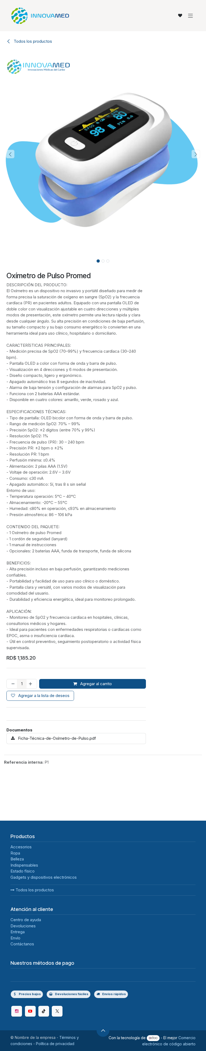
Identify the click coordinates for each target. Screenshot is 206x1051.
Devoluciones (23, 979)
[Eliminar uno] (12, 684)
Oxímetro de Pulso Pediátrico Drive (30, 843)
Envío (15, 991)
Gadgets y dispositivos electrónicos (43, 931)
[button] (10, 154)
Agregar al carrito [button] (95, 683)
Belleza (17, 912)
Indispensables (24, 918)
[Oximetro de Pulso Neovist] (171, 815)
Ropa (15, 906)
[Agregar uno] (31, 684)
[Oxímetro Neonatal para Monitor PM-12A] (80, 815)
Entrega (17, 985)
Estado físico (22, 924)
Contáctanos (22, 997)
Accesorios (21, 900)
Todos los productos (34, 943)
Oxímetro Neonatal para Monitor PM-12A (78, 843)
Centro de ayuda (25, 973)
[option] (103, 826)
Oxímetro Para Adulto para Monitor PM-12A (124, 843)
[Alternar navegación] (190, 15)
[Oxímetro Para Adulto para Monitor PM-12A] (125, 815)
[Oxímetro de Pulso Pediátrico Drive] (35, 815)
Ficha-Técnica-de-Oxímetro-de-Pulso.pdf (56, 738)
